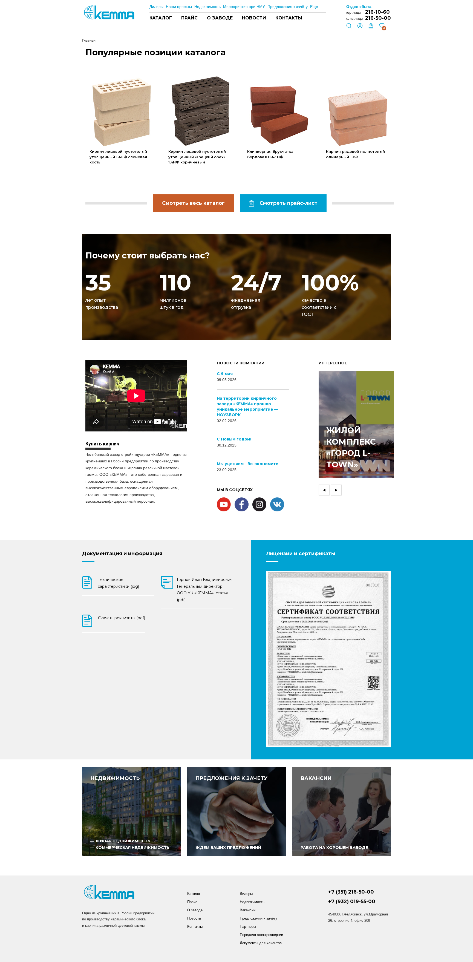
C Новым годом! (234, 439)
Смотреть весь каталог (193, 203)
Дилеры (156, 6)
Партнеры (248, 926)
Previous (324, 490)
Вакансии (247, 910)
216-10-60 (377, 12)
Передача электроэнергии (261, 935)
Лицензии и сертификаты (300, 554)
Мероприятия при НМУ (244, 6)
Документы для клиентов (261, 943)
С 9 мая (225, 373)
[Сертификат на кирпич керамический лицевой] (328, 659)
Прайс (189, 18)
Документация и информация (122, 554)
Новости (254, 18)
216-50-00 (378, 18)
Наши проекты (179, 6)
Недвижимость (207, 6)
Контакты (288, 18)
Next (336, 490)
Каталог (160, 18)
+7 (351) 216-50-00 (351, 892)
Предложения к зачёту (287, 6)
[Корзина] (371, 27)
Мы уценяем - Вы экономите (247, 463)
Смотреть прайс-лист (288, 203)
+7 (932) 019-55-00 (351, 902)
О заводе (220, 18)
